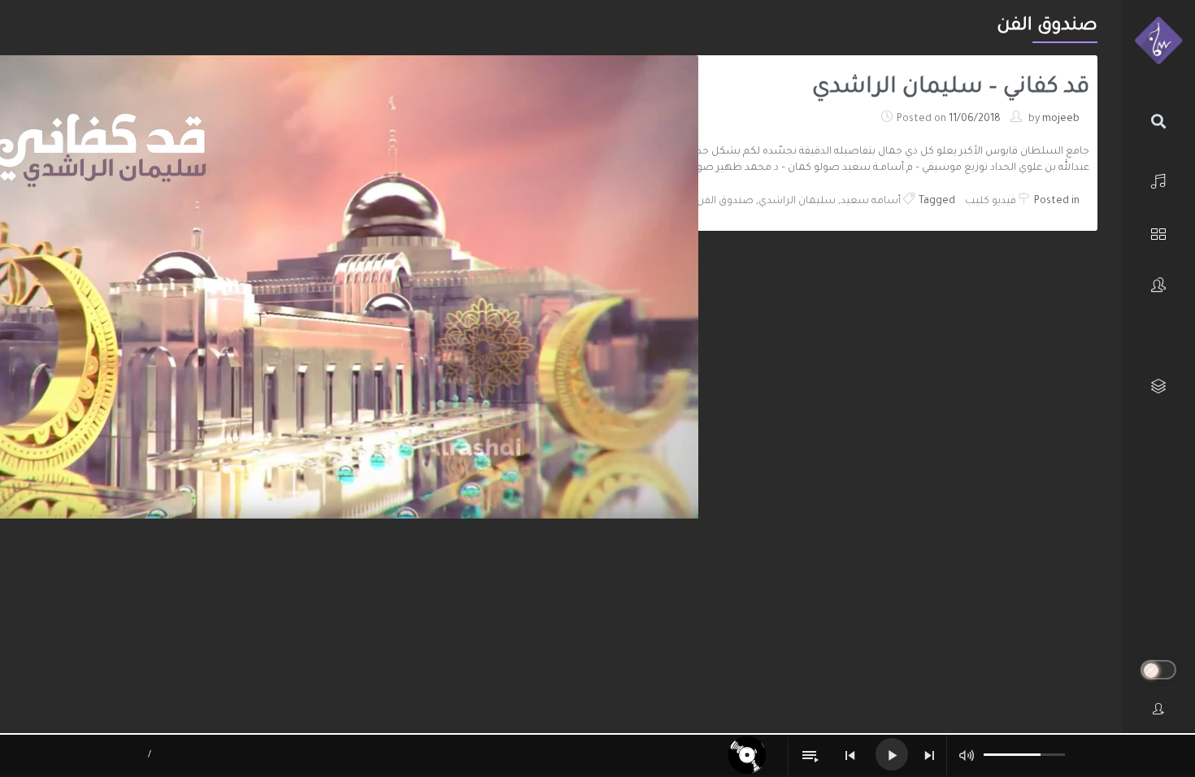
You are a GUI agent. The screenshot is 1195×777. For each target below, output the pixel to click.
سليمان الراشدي (797, 201)
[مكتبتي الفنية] (1158, 386)
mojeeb (1061, 119)
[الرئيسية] (1158, 179)
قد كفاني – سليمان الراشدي (950, 88)
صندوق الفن (725, 201)
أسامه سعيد (871, 201)
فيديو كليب (990, 201)
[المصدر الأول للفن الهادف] (1158, 41)
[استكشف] (1158, 232)
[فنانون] (1158, 285)
